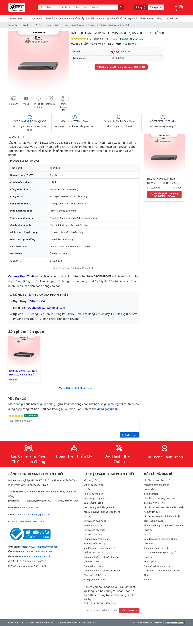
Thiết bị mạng (151, 561)
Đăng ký (140, 7)
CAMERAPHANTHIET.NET (78, 622)
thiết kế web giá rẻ (93, 552)
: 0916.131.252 (122, 67)
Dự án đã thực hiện (94, 484)
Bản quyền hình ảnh (94, 579)
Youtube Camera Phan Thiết (36, 556)
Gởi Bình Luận (130, 435)
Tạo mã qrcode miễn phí (156, 547)
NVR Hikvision (131, 44)
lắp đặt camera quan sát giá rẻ (99, 547)
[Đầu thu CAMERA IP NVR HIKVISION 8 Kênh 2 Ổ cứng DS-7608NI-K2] (24, 351)
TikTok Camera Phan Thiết (33, 561)
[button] (12, 61)
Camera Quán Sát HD (19, 18)
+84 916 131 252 (30, 507)
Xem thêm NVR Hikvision (75, 388)
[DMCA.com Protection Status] (175, 622)
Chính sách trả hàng (94, 534)
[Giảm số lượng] (74, 67)
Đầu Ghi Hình (51, 18)
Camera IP (37, 18)
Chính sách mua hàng (95, 520)
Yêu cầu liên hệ (130, 610)
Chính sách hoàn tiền (94, 529)
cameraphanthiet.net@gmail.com (43, 307)
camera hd (149, 489)
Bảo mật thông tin (93, 525)
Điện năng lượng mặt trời (157, 565)
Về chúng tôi (90, 480)
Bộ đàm (148, 579)
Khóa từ (148, 529)
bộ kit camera (151, 493)
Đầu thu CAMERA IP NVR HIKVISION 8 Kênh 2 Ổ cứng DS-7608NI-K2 (23, 373)
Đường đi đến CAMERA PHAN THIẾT (27, 521)
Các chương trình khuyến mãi (99, 507)
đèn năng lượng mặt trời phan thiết (102, 556)
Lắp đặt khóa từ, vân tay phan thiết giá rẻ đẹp (130, 18)
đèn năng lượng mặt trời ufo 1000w (102, 570)
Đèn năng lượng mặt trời (96, 498)
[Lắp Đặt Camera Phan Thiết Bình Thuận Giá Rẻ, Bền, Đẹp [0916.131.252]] (16, 7)
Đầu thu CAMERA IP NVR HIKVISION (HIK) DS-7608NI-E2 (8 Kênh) (117, 33)
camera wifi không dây (72, 18)
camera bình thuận (154, 520)
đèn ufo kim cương (93, 565)
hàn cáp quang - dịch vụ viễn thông (102, 511)
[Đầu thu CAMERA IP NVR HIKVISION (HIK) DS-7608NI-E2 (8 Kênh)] (164, 153)
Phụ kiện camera (95, 18)
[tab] (13, 98)
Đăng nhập (156, 7)
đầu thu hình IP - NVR (155, 502)
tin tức (87, 489)
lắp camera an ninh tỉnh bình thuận (162, 516)
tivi (145, 534)
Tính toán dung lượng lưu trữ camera (163, 525)
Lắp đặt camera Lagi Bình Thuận (160, 538)
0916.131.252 (37, 301)
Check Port (149, 543)
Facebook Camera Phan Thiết (38, 551)
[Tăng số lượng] (89, 67)
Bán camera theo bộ (94, 502)
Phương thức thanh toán (96, 538)
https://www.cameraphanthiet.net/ (40, 546)
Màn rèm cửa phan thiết (156, 484)
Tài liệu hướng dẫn (93, 493)
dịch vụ (87, 516)
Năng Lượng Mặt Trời (167, 18)
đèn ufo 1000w (92, 561)
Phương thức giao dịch (95, 543)
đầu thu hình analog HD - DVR (159, 498)
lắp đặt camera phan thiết (157, 480)
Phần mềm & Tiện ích (95, 574)
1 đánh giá (97, 38)
